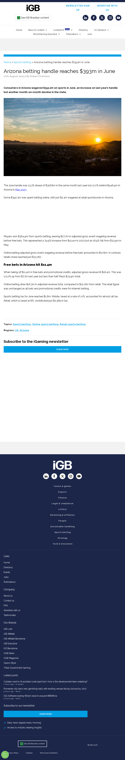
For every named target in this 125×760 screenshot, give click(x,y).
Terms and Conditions (49, 753)
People (62, 521)
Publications (72, 34)
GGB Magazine (11, 658)
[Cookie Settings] (5, 754)
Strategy (63, 538)
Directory (83, 30)
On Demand (100, 30)
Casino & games (62, 486)
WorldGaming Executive (45, 34)
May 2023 (20, 189)
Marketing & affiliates (62, 515)
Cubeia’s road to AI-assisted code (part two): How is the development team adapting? (46, 681)
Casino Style (10, 663)
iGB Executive (10, 643)
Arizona (24, 330)
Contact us (9, 600)
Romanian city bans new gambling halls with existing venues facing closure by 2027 (45, 689)
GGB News (9, 653)
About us (8, 596)
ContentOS (61, 29)
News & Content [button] (36, 30)
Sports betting (22, 62)
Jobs (89, 34)
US (16, 330)
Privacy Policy (13, 753)
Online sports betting (45, 324)
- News (17, 691)
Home (19, 30)
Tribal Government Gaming (17, 668)
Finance (62, 498)
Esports (62, 492)
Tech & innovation (63, 544)
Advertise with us (12, 610)
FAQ (6, 605)
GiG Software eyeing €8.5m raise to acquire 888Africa (30, 696)
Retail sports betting (73, 324)
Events (7, 572)
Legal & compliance (62, 503)
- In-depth (19, 684)
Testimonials (10, 615)
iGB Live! (8, 629)
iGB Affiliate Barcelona (14, 638)
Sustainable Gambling (62, 527)
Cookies (29, 753)
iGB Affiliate (9, 634)
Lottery (62, 509)
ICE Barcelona (10, 648)
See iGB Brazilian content (33, 17)
